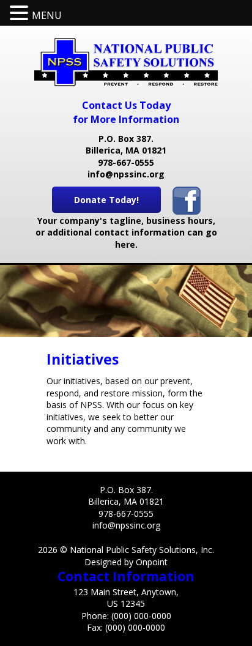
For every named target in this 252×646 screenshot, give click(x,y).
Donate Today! (106, 200)
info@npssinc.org (126, 174)
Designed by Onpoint (126, 562)
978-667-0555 (126, 162)
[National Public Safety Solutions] (126, 62)
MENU (47, 15)
